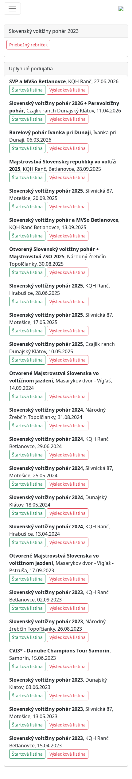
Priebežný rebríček (28, 45)
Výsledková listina (67, 90)
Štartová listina (27, 90)
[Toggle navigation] (12, 8)
